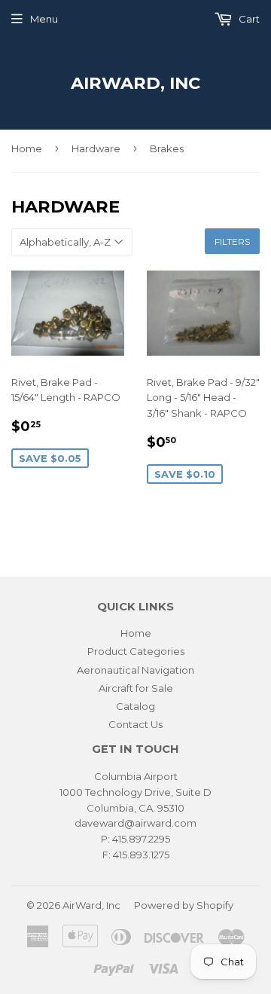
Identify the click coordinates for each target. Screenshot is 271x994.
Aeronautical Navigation (135, 670)
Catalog (135, 706)
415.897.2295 (141, 839)
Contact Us (135, 724)
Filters (232, 241)
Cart (248, 19)
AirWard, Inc (135, 82)
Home (26, 148)
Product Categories (135, 651)
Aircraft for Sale (136, 688)
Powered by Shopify (183, 905)
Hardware (96, 148)
